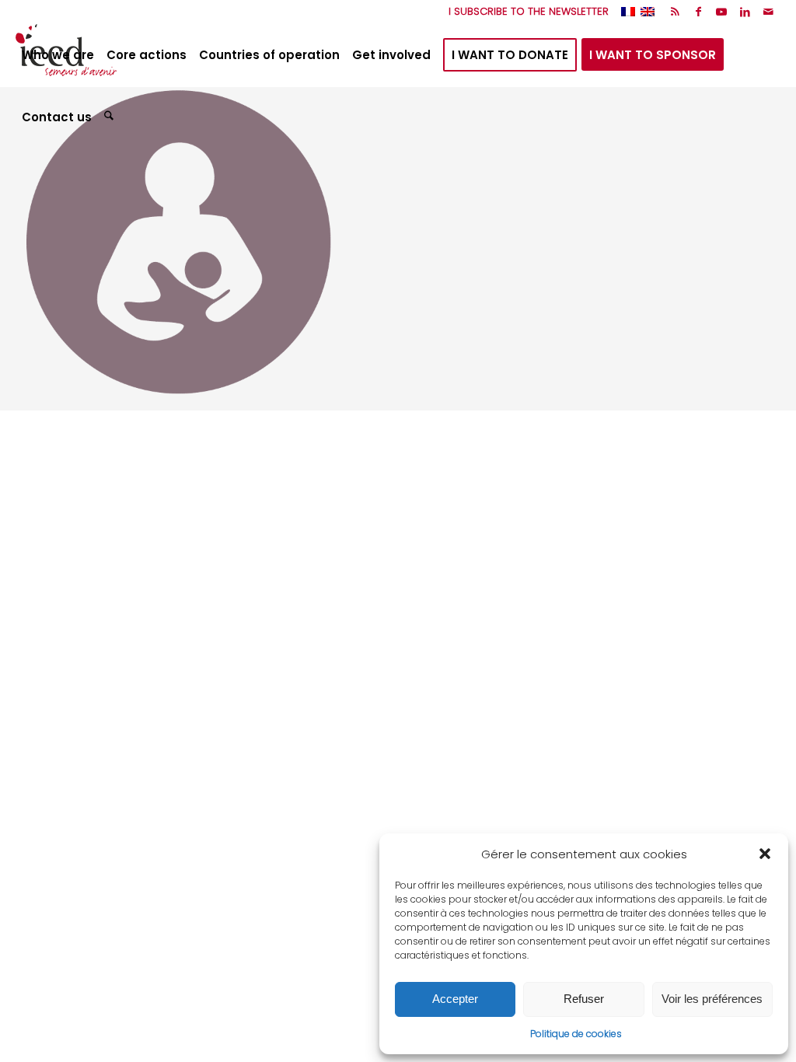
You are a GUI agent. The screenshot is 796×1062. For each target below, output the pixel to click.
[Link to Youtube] (721, 11)
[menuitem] (525, 12)
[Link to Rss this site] (675, 11)
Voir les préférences (712, 998)
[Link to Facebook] (698, 11)
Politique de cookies (576, 1033)
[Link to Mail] (768, 11)
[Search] (111, 117)
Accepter (455, 998)
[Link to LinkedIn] (745, 11)
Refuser (584, 998)
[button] (765, 853)
